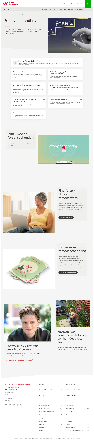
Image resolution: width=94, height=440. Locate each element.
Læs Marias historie (64, 355)
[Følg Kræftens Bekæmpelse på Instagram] (10, 405)
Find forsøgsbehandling (66, 217)
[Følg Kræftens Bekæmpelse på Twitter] (14, 405)
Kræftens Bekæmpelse (17, 384)
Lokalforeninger (71, 395)
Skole (67, 414)
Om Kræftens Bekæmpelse (48, 390)
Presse (41, 384)
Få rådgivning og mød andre (46, 411)
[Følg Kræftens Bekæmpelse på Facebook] (6, 405)
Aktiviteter (69, 421)
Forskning (41, 424)
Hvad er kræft (43, 9)
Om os (68, 424)
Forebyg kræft (43, 421)
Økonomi (42, 395)
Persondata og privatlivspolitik (46, 438)
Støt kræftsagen (70, 405)
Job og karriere (71, 384)
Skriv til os (10, 394)
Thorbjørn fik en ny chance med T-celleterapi (20, 360)
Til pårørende (42, 414)
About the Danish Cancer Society (74, 430)
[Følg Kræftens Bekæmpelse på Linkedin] (17, 405)
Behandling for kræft (22, 14)
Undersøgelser (63, 9)
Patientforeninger (70, 427)
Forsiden (5, 14)
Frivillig (41, 418)
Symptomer (55, 9)
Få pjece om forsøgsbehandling (68, 272)
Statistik (76, 9)
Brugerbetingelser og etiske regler (31, 438)
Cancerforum (42, 427)
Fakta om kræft (7, 9)
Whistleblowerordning (17, 438)
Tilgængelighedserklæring (60, 438)
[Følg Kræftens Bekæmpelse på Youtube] (21, 405)
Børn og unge (69, 411)
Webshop (41, 430)
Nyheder (68, 418)
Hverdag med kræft (44, 408)
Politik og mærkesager (73, 390)
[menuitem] (61, 3)
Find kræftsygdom (44, 405)
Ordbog (81, 9)
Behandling (70, 9)
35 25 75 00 (10, 392)
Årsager (50, 9)
